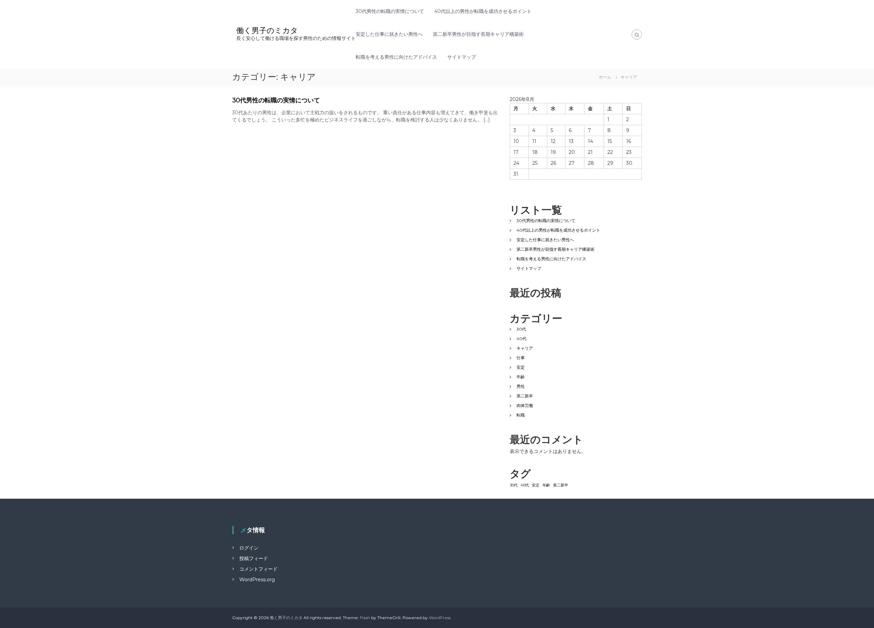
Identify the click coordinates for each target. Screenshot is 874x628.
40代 (521, 338)
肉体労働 (525, 405)
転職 (521, 415)
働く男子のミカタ (267, 30)
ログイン (248, 548)
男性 (521, 386)
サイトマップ (461, 57)
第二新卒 (525, 395)
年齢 (521, 376)
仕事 (521, 357)
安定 (521, 367)
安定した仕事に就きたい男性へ (389, 34)
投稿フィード (253, 558)
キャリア (525, 348)
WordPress (440, 617)
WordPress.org (257, 579)
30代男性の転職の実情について (390, 11)
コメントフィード (258, 569)
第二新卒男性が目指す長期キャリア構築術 (478, 34)
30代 (521, 329)
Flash (365, 617)
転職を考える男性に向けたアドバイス (396, 57)
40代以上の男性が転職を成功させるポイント (483, 11)
